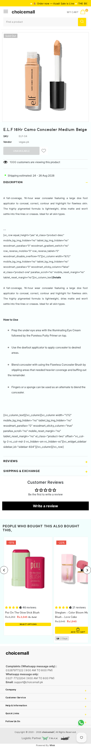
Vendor (7, 141)
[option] (45, 75)
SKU (5, 136)
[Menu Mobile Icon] (6, 12)
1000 (13, 162)
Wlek (52, 745)
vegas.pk (24, 141)
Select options (28, 624)
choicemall (23, 12)
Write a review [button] (45, 506)
